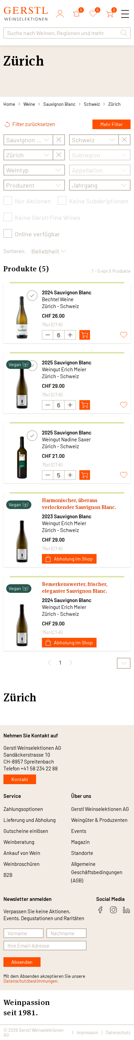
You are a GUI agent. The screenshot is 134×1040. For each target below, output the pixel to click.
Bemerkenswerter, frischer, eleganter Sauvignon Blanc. (75, 587)
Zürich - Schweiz (60, 306)
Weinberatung (18, 842)
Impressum (87, 1032)
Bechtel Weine (58, 299)
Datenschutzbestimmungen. (31, 981)
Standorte (82, 853)
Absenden (22, 962)
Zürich (114, 104)
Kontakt (19, 779)
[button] (124, 33)
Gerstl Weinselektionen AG (100, 809)
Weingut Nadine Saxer (66, 439)
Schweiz (92, 104)
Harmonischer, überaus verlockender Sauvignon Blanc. (79, 503)
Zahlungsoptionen (23, 809)
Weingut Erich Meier (64, 369)
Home (9, 104)
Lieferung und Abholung (29, 820)
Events (78, 831)
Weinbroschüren (21, 864)
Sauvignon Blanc (59, 104)
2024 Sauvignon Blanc (66, 292)
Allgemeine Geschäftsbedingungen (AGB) (96, 872)
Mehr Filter (111, 124)
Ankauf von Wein (21, 853)
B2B (7, 875)
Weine (29, 104)
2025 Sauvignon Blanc (66, 362)
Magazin (80, 842)
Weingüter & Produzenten (99, 820)
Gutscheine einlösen (25, 831)
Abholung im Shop (73, 559)
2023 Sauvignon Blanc (66, 516)
